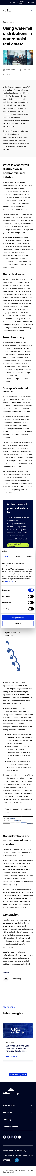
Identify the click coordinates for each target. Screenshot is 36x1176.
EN (14, 2)
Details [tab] (18, 556)
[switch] (31, 596)
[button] (18, 1105)
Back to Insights (8, 22)
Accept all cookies (18, 618)
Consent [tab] (7, 556)
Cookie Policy (10, 581)
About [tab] (29, 556)
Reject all (18, 623)
